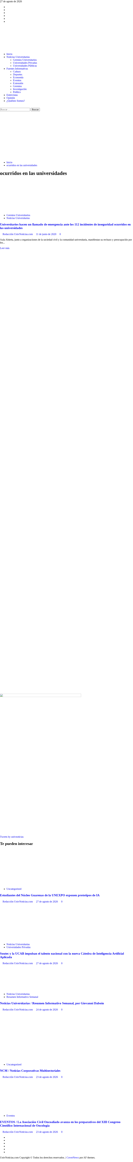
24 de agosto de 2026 (47, 1009)
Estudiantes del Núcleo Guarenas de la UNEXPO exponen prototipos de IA (50, 895)
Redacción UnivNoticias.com (18, 234)
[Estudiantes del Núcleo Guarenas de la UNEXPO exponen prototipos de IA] (24, 883)
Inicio (9, 54)
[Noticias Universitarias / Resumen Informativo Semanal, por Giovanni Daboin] (24, 988)
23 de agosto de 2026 (47, 1077)
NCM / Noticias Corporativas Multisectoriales (30, 1070)
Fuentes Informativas (17, 68)
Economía (18, 77)
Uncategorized (13, 888)
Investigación (20, 89)
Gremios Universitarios (25, 59)
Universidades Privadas (25, 62)
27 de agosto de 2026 (47, 901)
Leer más (4, 248)
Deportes (17, 74)
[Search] (1, 106)
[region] (66, 361)
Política (17, 92)
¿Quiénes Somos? (15, 100)
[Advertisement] (66, 135)
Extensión (18, 83)
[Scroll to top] (1, 1160)
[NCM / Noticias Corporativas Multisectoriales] (24, 1059)
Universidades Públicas (25, 65)
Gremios (17, 86)
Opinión (10, 97)
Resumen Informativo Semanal (22, 997)
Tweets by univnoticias (12, 836)
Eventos (17, 80)
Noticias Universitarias (18, 57)
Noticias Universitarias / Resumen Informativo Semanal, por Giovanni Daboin (52, 1003)
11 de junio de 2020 (46, 234)
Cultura (17, 71)
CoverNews (72, 1157)
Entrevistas (12, 95)
